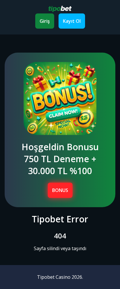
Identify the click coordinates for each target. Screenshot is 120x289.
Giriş (45, 21)
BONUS (60, 190)
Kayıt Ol (72, 21)
